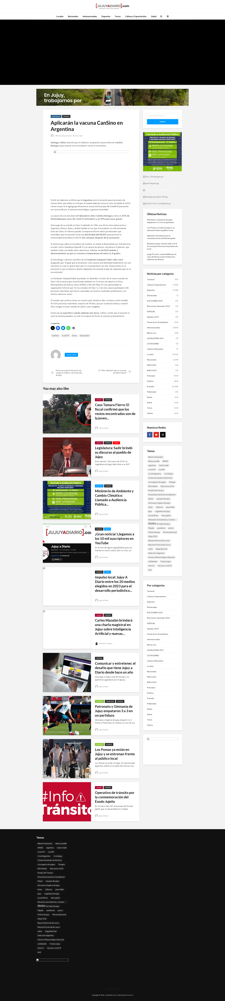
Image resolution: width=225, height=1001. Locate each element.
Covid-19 (65, 335)
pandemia (161, 528)
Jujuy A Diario (103, 471)
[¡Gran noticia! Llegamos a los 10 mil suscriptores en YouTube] (67, 543)
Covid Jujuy (168, 474)
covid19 (162, 469)
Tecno (118, 16)
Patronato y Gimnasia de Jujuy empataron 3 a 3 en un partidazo (114, 710)
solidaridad (152, 561)
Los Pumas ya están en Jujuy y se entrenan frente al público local (115, 753)
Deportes (105, 16)
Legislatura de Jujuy (162, 511)
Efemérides (153, 486)
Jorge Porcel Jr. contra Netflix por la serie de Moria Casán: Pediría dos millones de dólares (161, 257)
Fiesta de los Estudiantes (157, 322)
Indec (150, 507)
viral (149, 570)
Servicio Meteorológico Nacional (161, 557)
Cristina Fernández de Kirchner (160, 478)
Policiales (151, 376)
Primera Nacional (170, 532)
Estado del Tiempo (156, 490)
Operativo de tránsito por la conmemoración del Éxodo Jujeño (114, 797)
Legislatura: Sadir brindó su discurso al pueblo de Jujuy (113, 452)
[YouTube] (156, 434)
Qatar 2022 (152, 536)
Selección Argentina (156, 553)
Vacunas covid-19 (165, 565)
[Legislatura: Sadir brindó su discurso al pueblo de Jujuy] (67, 457)
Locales (60, 16)
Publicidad (151, 392)
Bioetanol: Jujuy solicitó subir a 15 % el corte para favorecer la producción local (162, 246)
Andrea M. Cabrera (105, 643)
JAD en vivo (151, 333)
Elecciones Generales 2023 (158, 306)
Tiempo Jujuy (165, 561)
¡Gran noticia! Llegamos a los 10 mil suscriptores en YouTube (114, 538)
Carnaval (150, 279)
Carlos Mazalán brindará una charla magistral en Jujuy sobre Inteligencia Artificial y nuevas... (113, 627)
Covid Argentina (154, 474)
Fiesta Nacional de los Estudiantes (162, 494)
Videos (116, 443)
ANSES (165, 461)
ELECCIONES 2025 (155, 301)
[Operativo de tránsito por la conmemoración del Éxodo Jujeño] (67, 801)
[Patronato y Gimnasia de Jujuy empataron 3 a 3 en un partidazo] (67, 715)
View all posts (71, 355)
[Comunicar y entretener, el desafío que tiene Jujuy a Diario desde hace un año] (67, 672)
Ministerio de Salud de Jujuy (159, 524)
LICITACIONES (153, 344)
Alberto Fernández (155, 457)
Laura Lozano (104, 428)
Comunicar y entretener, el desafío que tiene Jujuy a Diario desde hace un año (115, 667)
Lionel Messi (153, 515)
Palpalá (151, 528)
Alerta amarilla (153, 461)
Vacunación (84, 335)
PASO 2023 (152, 370)
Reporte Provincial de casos (159, 545)
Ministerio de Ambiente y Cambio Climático (161, 520)
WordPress (129, 995)
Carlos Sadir (163, 465)
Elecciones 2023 (167, 486)
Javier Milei (170, 507)
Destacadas (110, 701)
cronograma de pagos (157, 482)
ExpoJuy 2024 (153, 317)
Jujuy (150, 511)
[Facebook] (149, 434)
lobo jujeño (166, 515)
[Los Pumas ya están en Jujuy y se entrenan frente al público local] (67, 758)
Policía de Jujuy (154, 532)
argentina (152, 465)
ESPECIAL (99, 486)
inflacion (159, 507)
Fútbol (150, 499)
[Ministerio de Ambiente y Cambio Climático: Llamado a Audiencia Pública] (67, 500)
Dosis (74, 335)
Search (163, 122)
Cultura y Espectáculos (136, 16)
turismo (151, 565)
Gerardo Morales (163, 499)
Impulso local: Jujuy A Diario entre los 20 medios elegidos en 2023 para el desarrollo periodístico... (115, 584)
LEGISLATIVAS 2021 (155, 338)
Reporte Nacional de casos (159, 540)
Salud (153, 16)
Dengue (172, 482)
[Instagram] (162, 434)
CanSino (55, 335)
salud (150, 549)
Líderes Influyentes (155, 349)
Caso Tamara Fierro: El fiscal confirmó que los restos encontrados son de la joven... (115, 411)
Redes (107, 529)
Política (150, 381)
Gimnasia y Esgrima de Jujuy (159, 503)
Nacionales (73, 16)
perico (171, 528)
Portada (66, 116)
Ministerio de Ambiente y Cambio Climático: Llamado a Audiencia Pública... (114, 497)
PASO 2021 (151, 365)
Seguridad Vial (161, 549)
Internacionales (90, 16)
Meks (115, 995)
